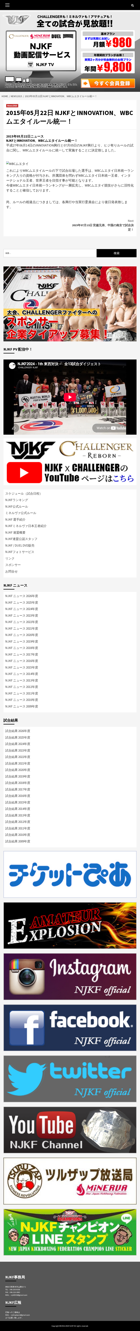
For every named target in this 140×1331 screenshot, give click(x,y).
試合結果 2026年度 (17, 731)
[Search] (132, 5)
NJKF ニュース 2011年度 (21, 693)
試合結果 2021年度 (17, 763)
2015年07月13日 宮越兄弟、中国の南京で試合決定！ (103, 225)
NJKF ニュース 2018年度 (21, 648)
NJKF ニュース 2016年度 (21, 661)
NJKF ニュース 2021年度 (21, 628)
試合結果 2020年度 (17, 770)
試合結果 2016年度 (17, 796)
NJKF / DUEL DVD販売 (19, 545)
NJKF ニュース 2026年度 (21, 596)
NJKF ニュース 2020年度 (21, 635)
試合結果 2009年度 (17, 841)
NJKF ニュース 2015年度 (21, 667)
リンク (10, 558)
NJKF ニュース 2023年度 (21, 615)
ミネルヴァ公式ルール (20, 513)
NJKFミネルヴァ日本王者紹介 (26, 526)
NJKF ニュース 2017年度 (21, 654)
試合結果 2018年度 (17, 783)
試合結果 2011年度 (17, 828)
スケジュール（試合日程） (23, 494)
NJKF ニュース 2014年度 (21, 674)
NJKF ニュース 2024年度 (21, 609)
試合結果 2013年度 (17, 815)
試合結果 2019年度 (17, 776)
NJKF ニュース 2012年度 (21, 687)
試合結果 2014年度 (17, 809)
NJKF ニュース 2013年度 (21, 680)
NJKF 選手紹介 (15, 519)
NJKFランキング (16, 500)
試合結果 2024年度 (17, 744)
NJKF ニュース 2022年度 (21, 622)
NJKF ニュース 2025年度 (21, 602)
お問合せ (11, 571)
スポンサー (13, 565)
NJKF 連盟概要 (15, 532)
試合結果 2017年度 (17, 789)
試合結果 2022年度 (17, 757)
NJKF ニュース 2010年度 (21, 700)
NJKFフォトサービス (19, 552)
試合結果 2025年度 (17, 737)
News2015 (12, 105)
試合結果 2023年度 (17, 750)
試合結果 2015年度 (17, 802)
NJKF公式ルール (16, 506)
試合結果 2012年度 (17, 822)
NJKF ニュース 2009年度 (21, 706)
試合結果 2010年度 (17, 835)
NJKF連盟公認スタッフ (21, 539)
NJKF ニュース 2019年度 (21, 641)
